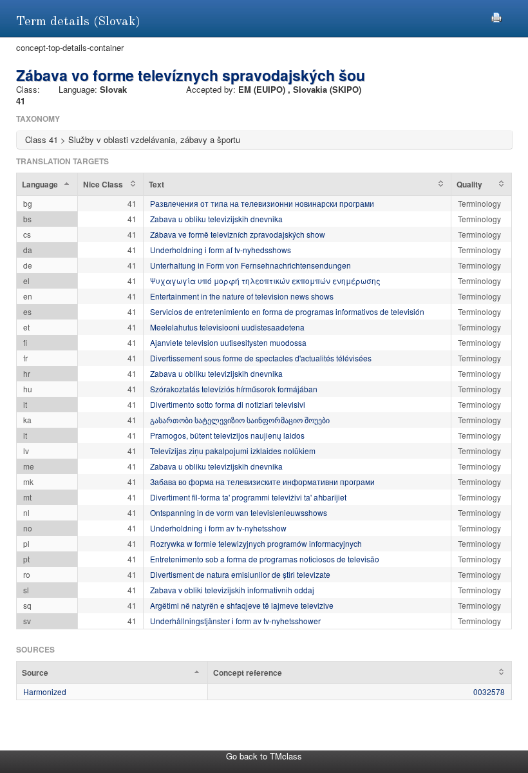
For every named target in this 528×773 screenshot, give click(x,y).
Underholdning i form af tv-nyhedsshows (220, 249)
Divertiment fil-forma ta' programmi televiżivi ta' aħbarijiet (248, 496)
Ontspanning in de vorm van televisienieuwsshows (238, 512)
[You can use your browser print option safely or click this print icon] (496, 16)
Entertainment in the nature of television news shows (242, 296)
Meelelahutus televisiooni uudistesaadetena (227, 326)
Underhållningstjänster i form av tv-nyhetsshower (235, 620)
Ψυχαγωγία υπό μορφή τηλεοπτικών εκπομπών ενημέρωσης (265, 280)
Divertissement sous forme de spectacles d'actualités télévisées (261, 357)
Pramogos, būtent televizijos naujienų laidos (227, 435)
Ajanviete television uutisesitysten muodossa (228, 342)
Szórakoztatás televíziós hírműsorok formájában (233, 388)
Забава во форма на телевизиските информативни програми (262, 481)
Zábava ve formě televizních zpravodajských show (237, 234)
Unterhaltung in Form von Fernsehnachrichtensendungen (250, 265)
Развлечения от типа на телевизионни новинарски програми (262, 203)
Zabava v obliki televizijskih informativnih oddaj (232, 589)
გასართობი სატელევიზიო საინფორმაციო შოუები (240, 419)
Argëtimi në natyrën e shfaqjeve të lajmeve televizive (242, 605)
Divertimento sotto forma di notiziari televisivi (227, 404)
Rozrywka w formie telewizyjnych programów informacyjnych (256, 543)
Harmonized (44, 691)
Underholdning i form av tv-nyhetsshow (218, 527)
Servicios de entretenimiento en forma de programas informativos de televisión (287, 311)
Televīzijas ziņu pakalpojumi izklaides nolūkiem (233, 450)
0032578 (489, 691)
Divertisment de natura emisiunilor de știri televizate (240, 574)
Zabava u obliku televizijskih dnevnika (216, 218)
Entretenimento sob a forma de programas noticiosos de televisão (264, 558)
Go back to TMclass (264, 756)
